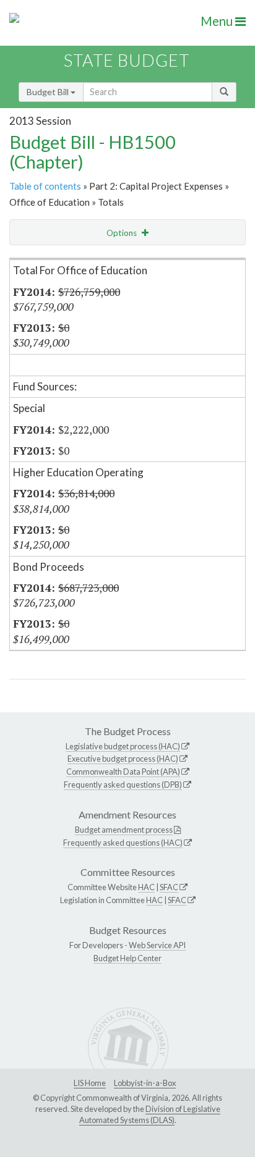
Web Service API (157, 945)
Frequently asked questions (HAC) (123, 843)
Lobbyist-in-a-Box (145, 1083)
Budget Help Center (127, 958)
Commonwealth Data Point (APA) (123, 771)
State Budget (126, 60)
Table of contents (45, 185)
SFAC (169, 887)
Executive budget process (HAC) (122, 759)
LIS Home (90, 1083)
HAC (146, 887)
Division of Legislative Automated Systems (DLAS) (149, 1114)
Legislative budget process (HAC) (123, 746)
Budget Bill (49, 91)
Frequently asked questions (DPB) (123, 784)
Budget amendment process (124, 830)
